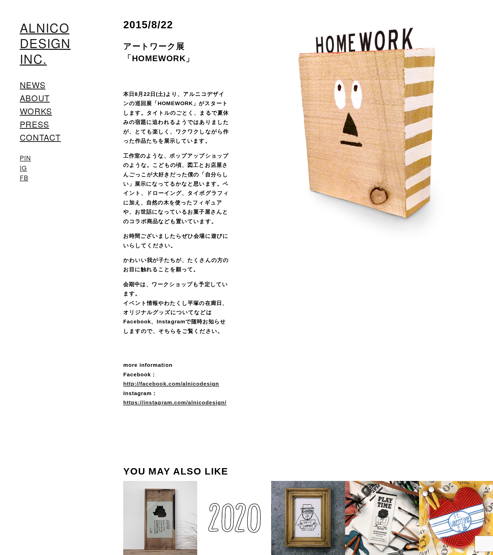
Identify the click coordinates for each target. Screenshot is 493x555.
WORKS (36, 110)
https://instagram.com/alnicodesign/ (174, 402)
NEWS (32, 84)
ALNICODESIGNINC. (45, 43)
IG (23, 168)
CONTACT (40, 137)
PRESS (34, 124)
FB (24, 177)
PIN (25, 157)
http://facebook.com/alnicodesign (171, 384)
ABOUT (35, 97)
